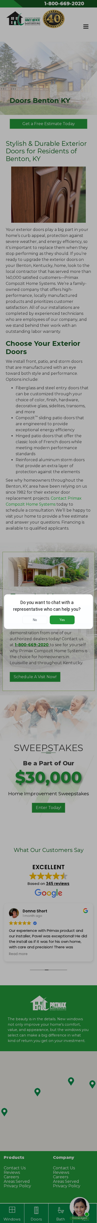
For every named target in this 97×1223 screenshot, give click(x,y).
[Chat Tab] (48, 611)
